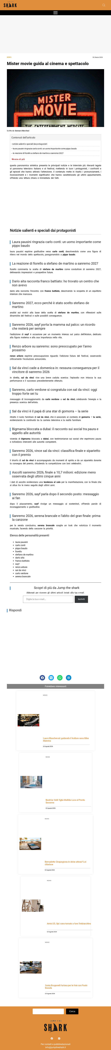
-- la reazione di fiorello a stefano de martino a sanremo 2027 (37, 153)
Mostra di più (18, 159)
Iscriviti (81, 599)
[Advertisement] (55, 34)
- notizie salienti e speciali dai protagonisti (29, 144)
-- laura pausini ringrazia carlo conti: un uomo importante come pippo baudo (44, 148)
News (9, 57)
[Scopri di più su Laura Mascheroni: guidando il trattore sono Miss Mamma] (28, 720)
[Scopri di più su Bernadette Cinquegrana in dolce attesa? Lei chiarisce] (30, 844)
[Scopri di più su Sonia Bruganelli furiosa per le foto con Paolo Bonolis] (31, 967)
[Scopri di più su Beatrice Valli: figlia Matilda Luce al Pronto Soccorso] (31, 782)
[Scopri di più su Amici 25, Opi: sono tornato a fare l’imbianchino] (33, 906)
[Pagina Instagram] (59, 1039)
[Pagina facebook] (52, 1039)
